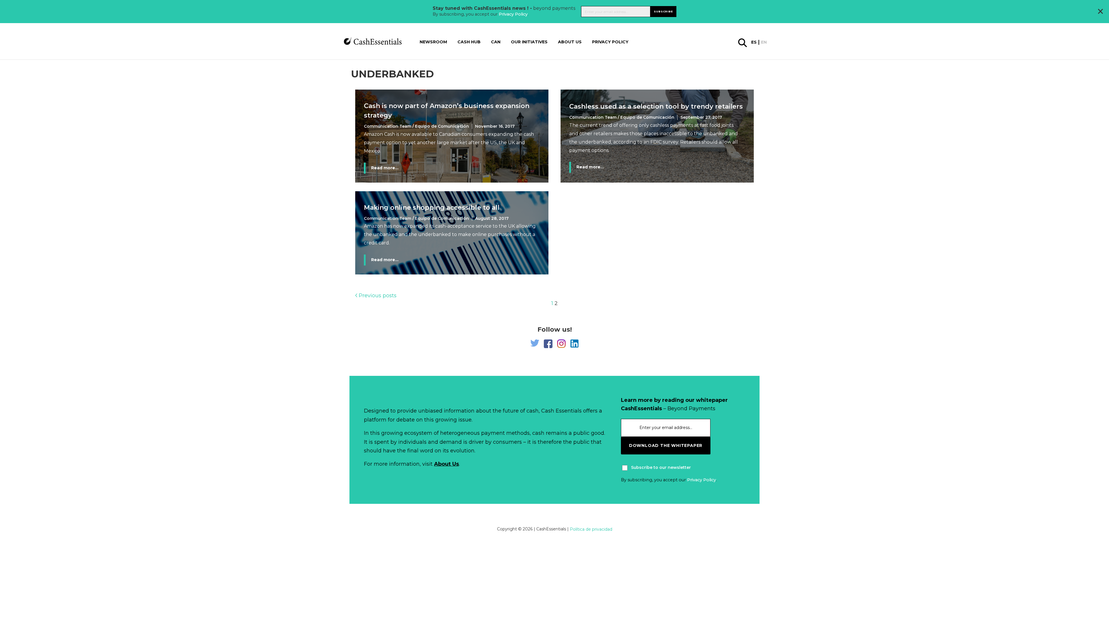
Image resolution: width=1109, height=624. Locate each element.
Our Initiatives (529, 41)
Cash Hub (469, 41)
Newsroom (433, 41)
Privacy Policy (513, 14)
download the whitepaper (665, 445)
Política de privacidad (591, 529)
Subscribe (663, 11)
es (754, 42)
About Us (446, 464)
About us (570, 41)
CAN (495, 41)
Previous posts (377, 295)
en (764, 42)
